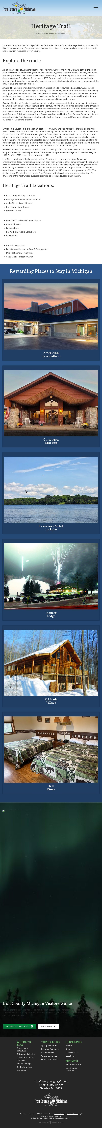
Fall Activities (47, 1052)
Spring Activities (49, 1045)
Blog (68, 1049)
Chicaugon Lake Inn (26, 1054)
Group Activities (49, 1059)
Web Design (43, 1122)
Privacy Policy (59, 1114)
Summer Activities (50, 1049)
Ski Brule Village (24, 1067)
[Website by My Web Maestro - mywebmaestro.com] (50, 1122)
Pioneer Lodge (24, 1063)
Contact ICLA (72, 1052)
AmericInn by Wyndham (23, 1049)
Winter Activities (49, 1056)
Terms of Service (72, 1114)
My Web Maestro (57, 1122)
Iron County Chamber (71, 1069)
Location (70, 1056)
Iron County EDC (74, 1064)
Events (69, 1045)
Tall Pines (21, 1070)
